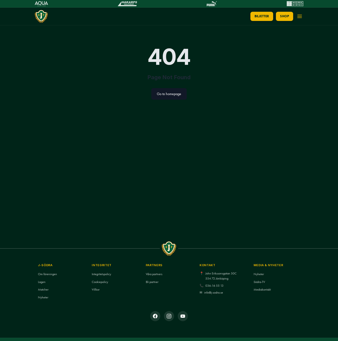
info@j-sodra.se (213, 292)
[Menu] (299, 16)
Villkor (96, 289)
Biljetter (262, 16)
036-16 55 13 (214, 286)
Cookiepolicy (100, 282)
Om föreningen (47, 274)
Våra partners (154, 274)
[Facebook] (155, 316)
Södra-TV (259, 282)
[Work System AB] (295, 3)
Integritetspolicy (101, 274)
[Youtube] (183, 316)
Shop (284, 16)
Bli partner (152, 282)
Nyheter (43, 297)
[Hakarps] (127, 3)
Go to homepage (169, 94)
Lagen (42, 282)
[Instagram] (169, 316)
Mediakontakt (262, 289)
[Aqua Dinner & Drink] (41, 3)
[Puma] (212, 3)
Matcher (43, 289)
